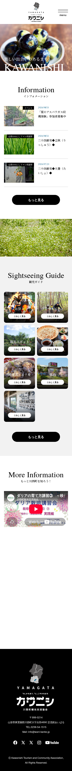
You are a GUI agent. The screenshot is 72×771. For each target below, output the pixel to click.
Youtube (52, 742)
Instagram (39, 742)
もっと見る (36, 200)
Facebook (15, 742)
